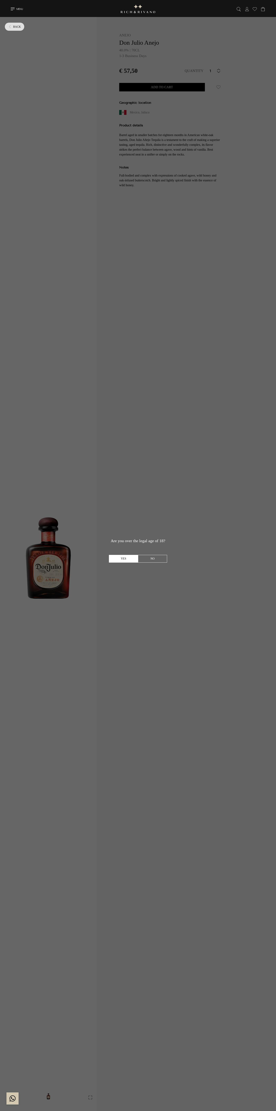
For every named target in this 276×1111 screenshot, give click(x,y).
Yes (123, 558)
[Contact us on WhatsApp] (12, 1098)
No (153, 558)
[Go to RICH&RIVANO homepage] (138, 9)
